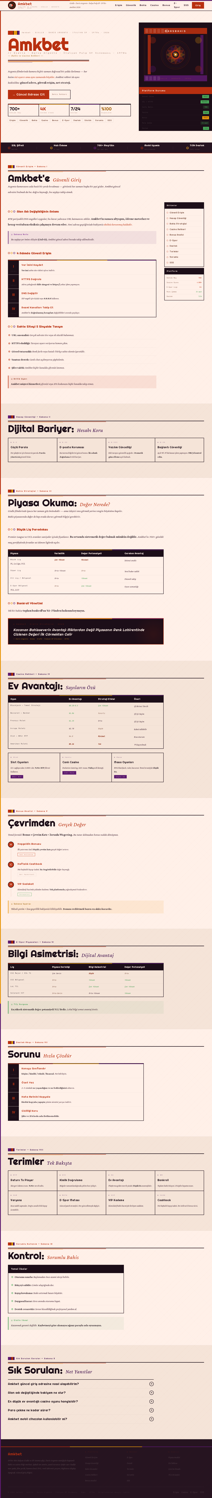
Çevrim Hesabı (174, 1469)
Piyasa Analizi (174, 1457)
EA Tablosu (172, 1463)
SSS (186, 5)
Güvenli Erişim (177, 212)
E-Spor (177, 5)
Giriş (198, 5)
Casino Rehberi (178, 229)
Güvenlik (131, 5)
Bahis (143, 5)
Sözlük (87, 120)
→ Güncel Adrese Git (28, 94)
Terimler (174, 251)
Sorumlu (99, 120)
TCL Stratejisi (174, 1475)
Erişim (118, 5)
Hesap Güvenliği (178, 218)
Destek (77, 120)
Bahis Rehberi (59, 94)
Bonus (166, 5)
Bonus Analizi (177, 235)
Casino (154, 5)
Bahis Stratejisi (178, 223)
